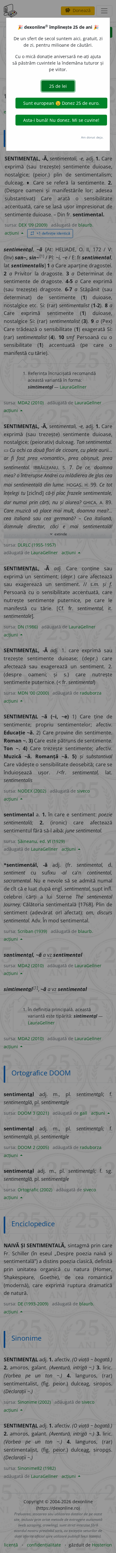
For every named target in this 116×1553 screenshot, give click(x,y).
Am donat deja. (92, 137)
